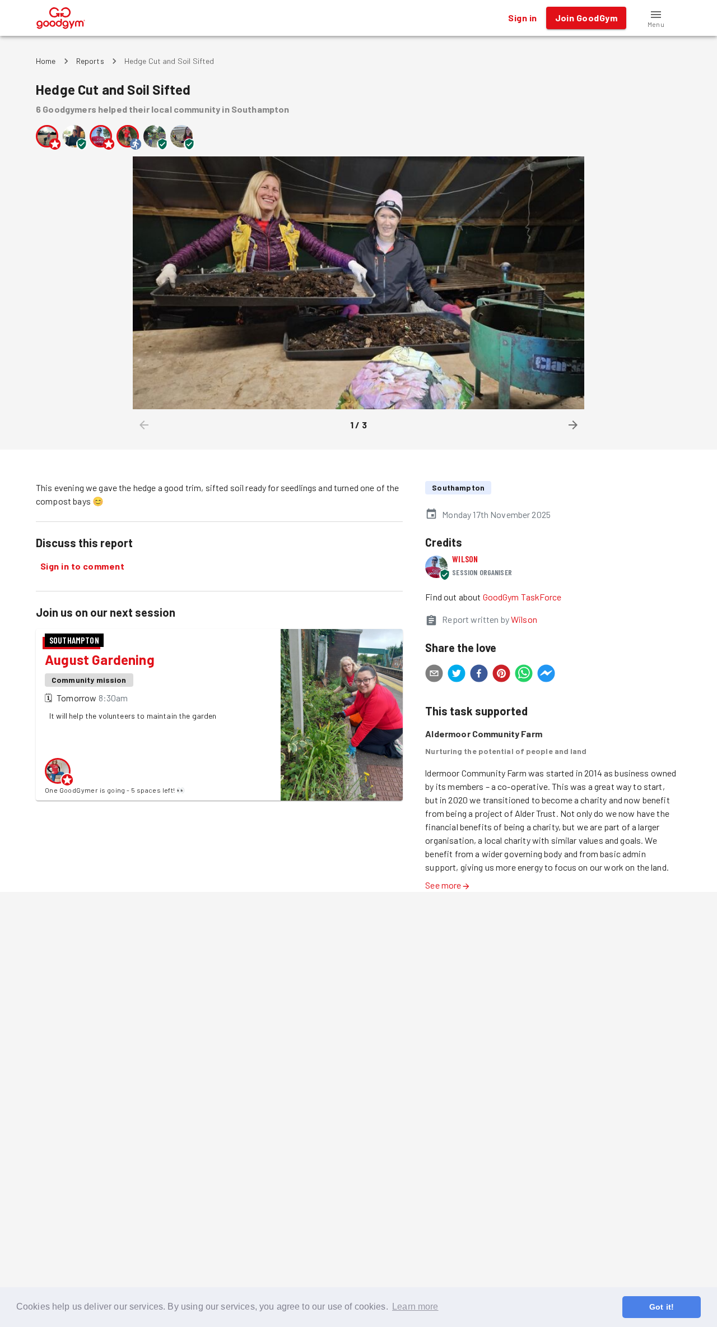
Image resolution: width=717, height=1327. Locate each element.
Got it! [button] (661, 1306)
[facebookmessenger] (546, 675)
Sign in (522, 17)
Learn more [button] (415, 1306)
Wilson (465, 558)
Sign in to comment (82, 566)
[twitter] (456, 675)
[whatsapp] (524, 675)
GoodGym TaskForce (522, 596)
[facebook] (479, 675)
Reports (90, 61)
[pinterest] (501, 675)
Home (46, 61)
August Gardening (100, 659)
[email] (434, 675)
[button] (656, 18)
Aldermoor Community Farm (483, 733)
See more (443, 885)
